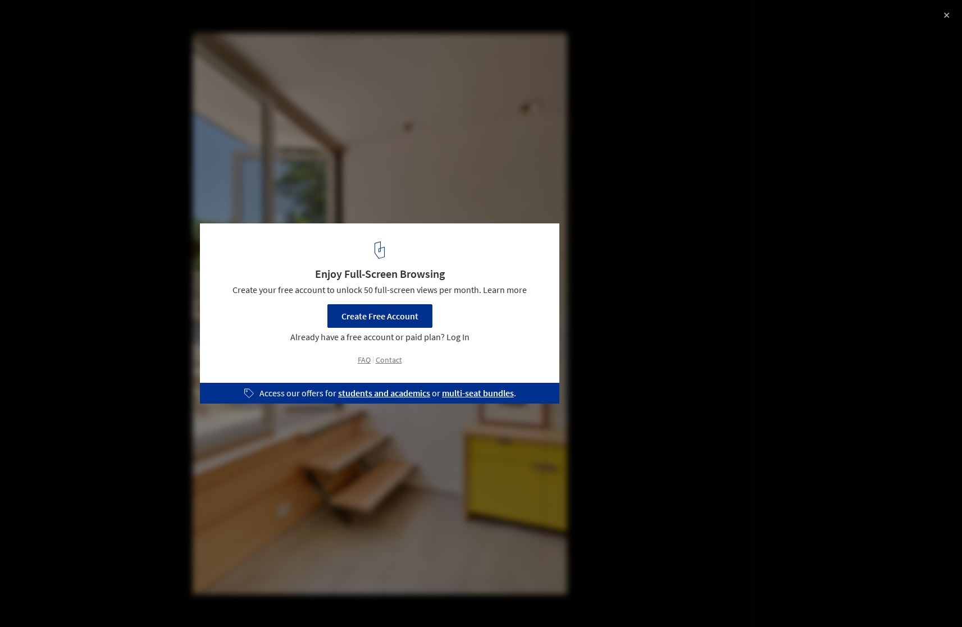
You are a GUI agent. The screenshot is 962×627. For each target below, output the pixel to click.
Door (166, 598)
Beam (124, 598)
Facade (80, 598)
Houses (32, 598)
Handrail (212, 598)
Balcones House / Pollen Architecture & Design (141, 20)
